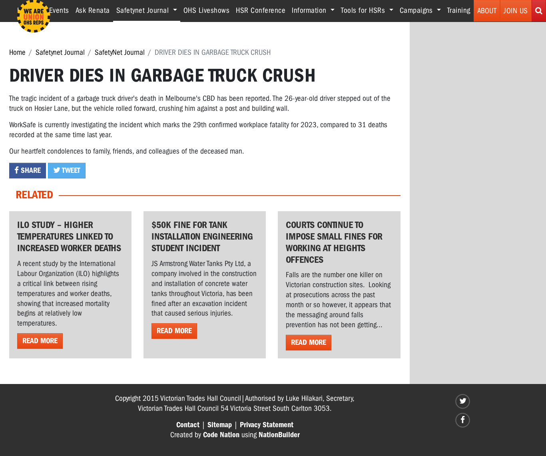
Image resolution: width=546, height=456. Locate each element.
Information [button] (310, 10)
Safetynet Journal (60, 52)
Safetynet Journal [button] (148, 10)
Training (458, 10)
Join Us (516, 10)
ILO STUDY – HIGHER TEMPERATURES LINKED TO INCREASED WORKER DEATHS (69, 236)
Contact (187, 424)
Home (17, 52)
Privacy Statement (266, 424)
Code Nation (221, 434)
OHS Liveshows (206, 10)
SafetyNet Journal (120, 52)
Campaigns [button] (417, 10)
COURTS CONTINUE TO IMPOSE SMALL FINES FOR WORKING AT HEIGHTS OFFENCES (334, 242)
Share (30, 170)
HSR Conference (260, 10)
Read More (40, 340)
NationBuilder (279, 434)
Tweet (70, 170)
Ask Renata (93, 10)
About (487, 10)
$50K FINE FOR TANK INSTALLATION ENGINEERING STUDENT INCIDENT (202, 236)
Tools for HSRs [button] (364, 10)
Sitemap (219, 424)
